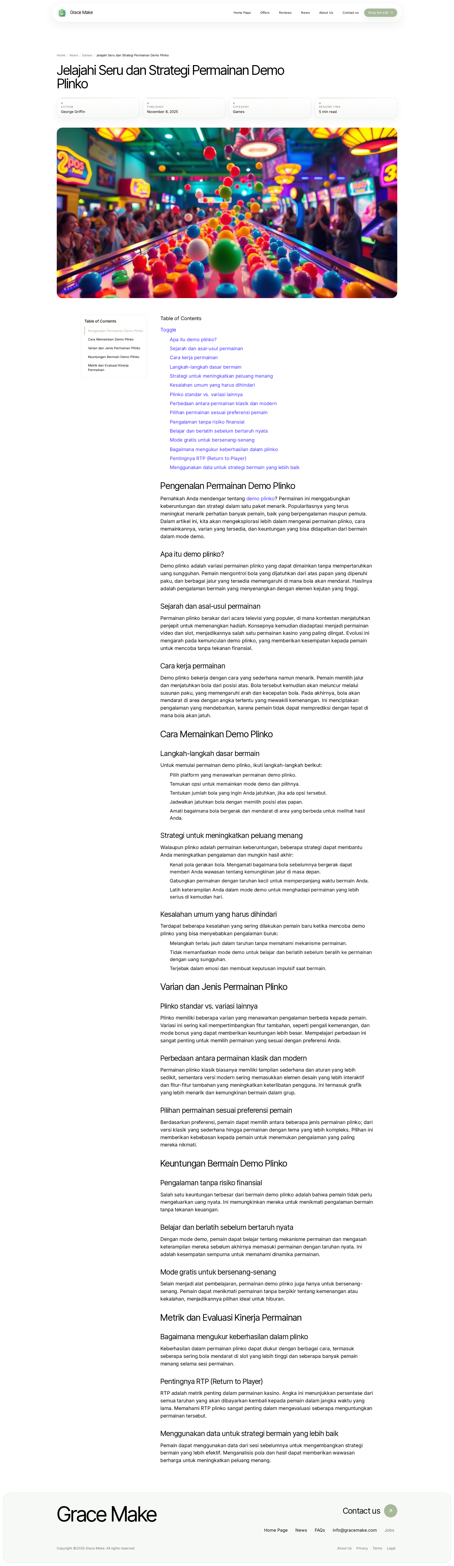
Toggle (168, 330)
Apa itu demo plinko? (193, 339)
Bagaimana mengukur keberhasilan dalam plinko (224, 449)
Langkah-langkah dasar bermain (205, 367)
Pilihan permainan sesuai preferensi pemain (219, 412)
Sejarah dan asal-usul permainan (206, 348)
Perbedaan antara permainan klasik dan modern (223, 403)
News (74, 55)
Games (87, 55)
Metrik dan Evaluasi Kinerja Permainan (108, 367)
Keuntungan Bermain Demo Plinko (113, 357)
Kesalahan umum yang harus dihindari (212, 385)
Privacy (362, 1548)
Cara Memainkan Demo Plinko (111, 339)
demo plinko (260, 498)
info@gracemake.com (355, 1530)
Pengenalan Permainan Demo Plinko (115, 331)
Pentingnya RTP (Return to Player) (208, 458)
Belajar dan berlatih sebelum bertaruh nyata (219, 431)
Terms (377, 1548)
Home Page (276, 1530)
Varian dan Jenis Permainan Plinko (114, 348)
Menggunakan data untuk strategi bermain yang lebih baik (235, 467)
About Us (344, 1548)
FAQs (320, 1530)
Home (61, 55)
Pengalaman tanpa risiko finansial (207, 422)
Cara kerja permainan (194, 357)
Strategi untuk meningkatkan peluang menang (221, 376)
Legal (391, 1548)
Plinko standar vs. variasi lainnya (206, 394)
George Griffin (73, 112)
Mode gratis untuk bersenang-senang (212, 440)
